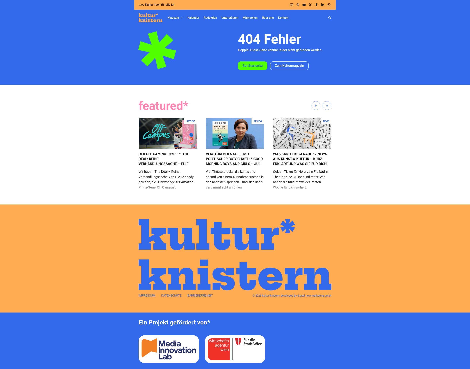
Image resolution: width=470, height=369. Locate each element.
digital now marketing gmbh (314, 295)
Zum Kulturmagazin (289, 65)
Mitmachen (250, 17)
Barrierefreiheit (200, 295)
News (326, 121)
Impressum (147, 295)
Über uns (268, 17)
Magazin (173, 17)
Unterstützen (229, 17)
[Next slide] (327, 105)
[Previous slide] (316, 105)
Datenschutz (171, 295)
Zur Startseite (253, 65)
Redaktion (210, 17)
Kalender (193, 17)
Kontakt (283, 17)
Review (191, 121)
